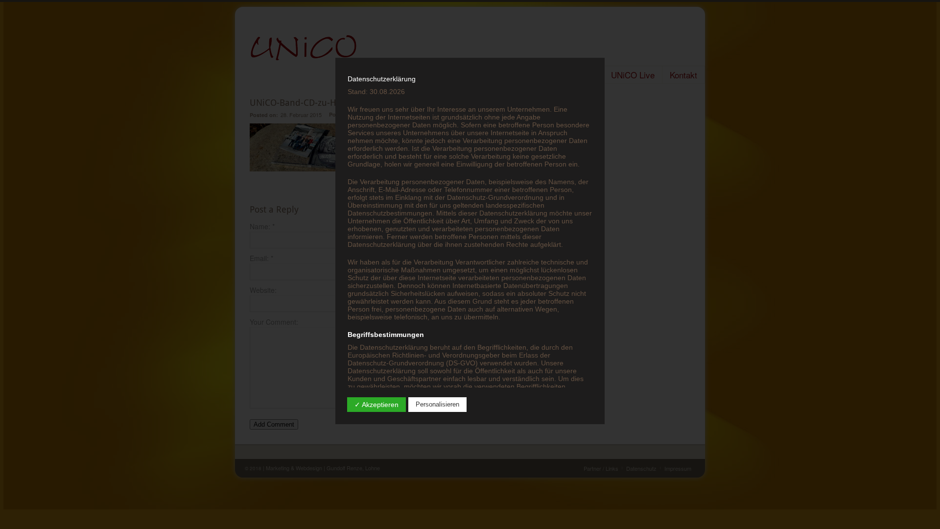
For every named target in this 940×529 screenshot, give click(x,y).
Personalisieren (437, 404)
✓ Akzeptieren (376, 405)
